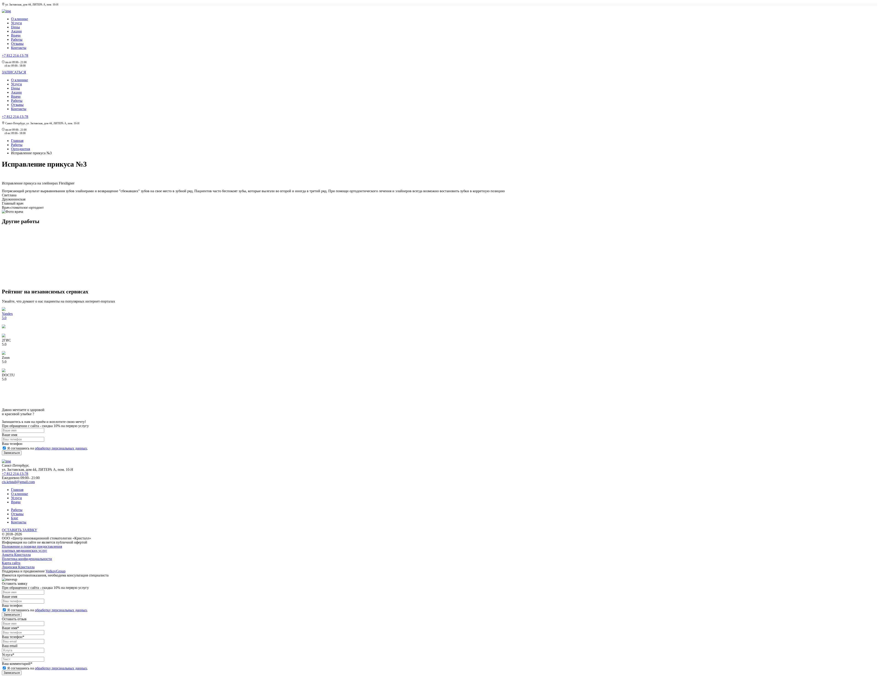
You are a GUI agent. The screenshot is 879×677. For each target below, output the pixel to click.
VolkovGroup (55, 571)
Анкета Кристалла (16, 555)
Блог (14, 518)
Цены (15, 27)
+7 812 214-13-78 (15, 55)
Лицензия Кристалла (18, 567)
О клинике (19, 19)
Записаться (12, 453)
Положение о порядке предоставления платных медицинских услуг (32, 548)
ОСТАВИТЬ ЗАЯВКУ (19, 530)
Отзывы (17, 44)
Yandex (7, 314)
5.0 (4, 318)
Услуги (16, 23)
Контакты (18, 48)
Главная (17, 141)
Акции (16, 31)
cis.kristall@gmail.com (18, 482)
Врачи (16, 35)
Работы (16, 39)
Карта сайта (11, 563)
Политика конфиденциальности (27, 559)
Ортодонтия (20, 149)
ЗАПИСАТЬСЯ (14, 72)
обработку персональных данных (61, 448)
